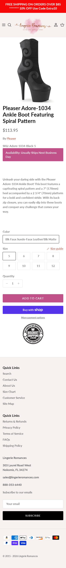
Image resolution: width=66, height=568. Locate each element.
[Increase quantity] (19, 283)
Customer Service (14, 398)
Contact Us (10, 379)
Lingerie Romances (28, 556)
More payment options (33, 317)
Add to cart (33, 298)
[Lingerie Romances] (33, 25)
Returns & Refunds (14, 421)
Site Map (8, 403)
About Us (9, 385)
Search (7, 373)
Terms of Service (13, 433)
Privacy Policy (11, 427)
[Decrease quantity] (6, 283)
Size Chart (9, 391)
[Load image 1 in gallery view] (33, 70)
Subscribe (33, 515)
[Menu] (3, 25)
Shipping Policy (12, 445)
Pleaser (11, 138)
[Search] (11, 25)
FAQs (6, 439)
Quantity (8, 276)
